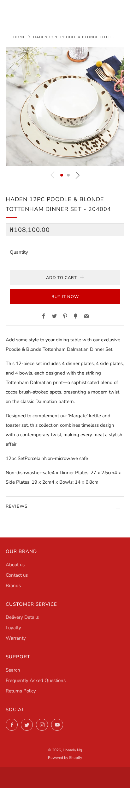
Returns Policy (21, 691)
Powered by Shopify (65, 757)
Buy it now (65, 297)
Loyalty (13, 627)
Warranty (16, 638)
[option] (65, 106)
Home (19, 37)
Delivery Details (22, 617)
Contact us (17, 575)
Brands (13, 585)
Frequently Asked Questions (36, 680)
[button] (61, 175)
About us (15, 565)
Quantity (19, 252)
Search (13, 670)
